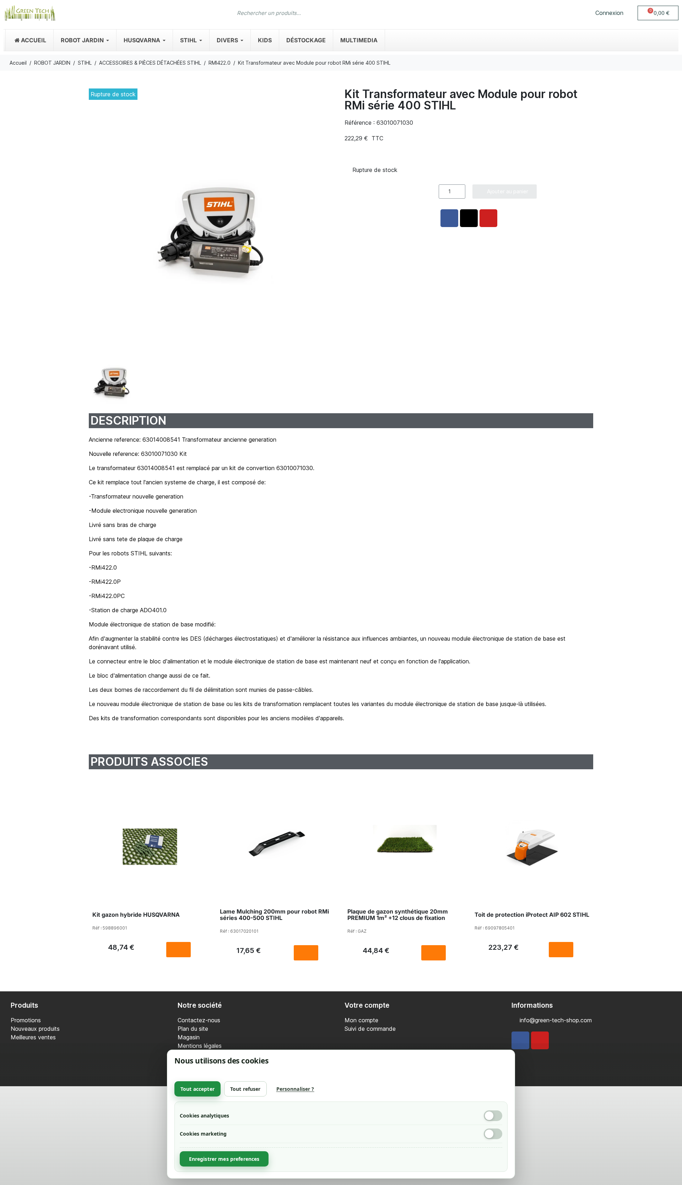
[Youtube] (540, 1040)
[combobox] (327, 13)
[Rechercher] (442, 13)
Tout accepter (197, 1089)
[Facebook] (520, 1040)
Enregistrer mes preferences (224, 1159)
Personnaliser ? (295, 1089)
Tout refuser (245, 1089)
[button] (658, 13)
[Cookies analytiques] (493, 1115)
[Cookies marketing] (493, 1134)
